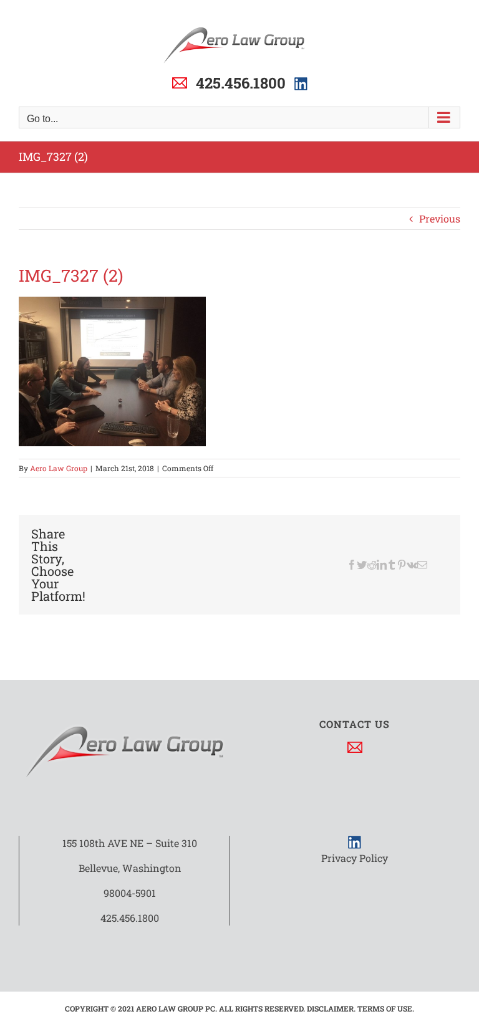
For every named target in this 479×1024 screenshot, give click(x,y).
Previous (439, 218)
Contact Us (354, 723)
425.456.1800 (241, 83)
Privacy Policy (354, 857)
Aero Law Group (58, 468)
